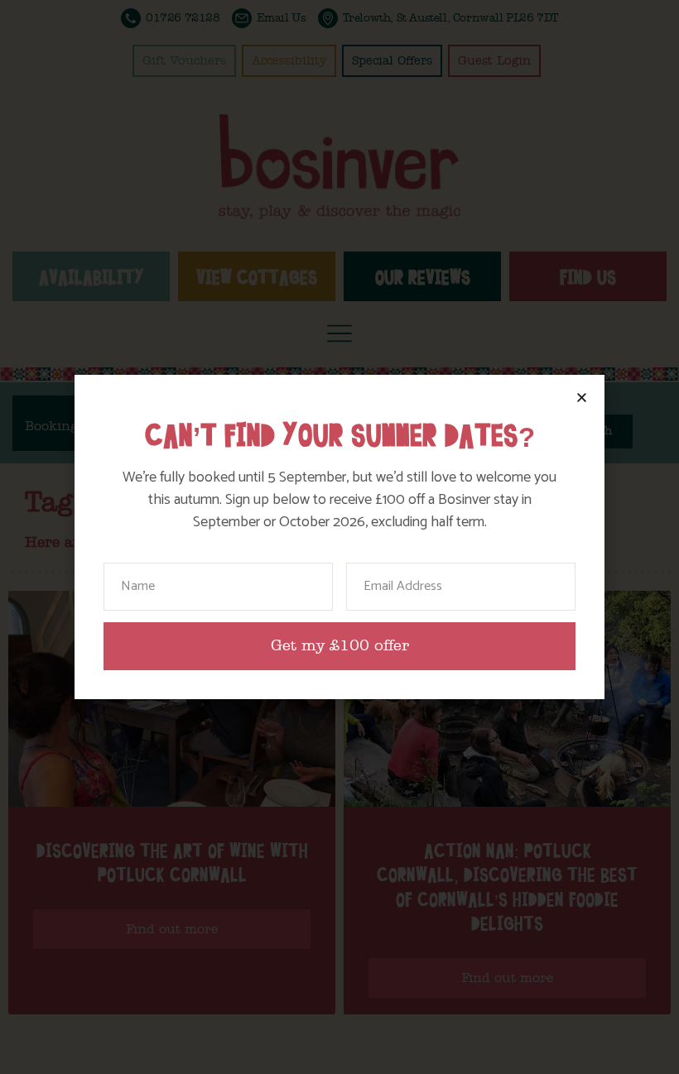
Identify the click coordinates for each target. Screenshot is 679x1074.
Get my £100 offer (340, 646)
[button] (581, 397)
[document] (339, 537)
